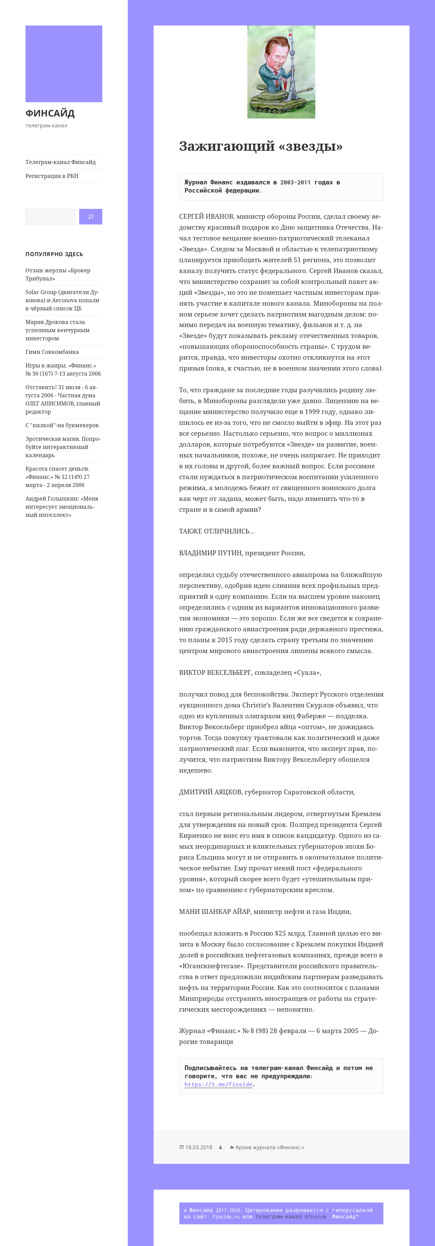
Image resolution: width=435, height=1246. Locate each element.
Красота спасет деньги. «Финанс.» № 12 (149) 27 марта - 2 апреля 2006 (57, 477)
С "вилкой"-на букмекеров (62, 425)
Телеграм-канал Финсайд (60, 162)
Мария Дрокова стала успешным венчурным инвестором (57, 330)
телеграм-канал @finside (291, 1217)
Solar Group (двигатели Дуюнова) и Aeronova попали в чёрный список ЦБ (62, 300)
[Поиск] (90, 216)
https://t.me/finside (219, 1084)
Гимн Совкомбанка (52, 352)
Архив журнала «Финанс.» (270, 1147)
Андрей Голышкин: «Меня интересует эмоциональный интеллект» (61, 507)
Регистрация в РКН (52, 176)
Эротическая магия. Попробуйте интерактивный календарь (63, 447)
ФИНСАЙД (50, 113)
